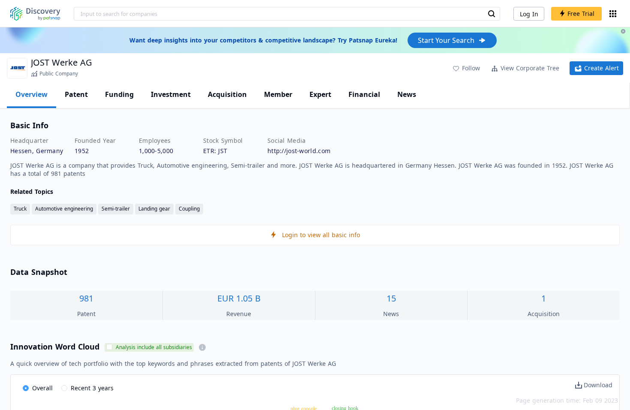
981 (86, 298)
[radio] (37, 388)
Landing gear (154, 208)
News (406, 94)
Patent (76, 94)
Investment (171, 94)
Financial (364, 94)
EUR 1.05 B (239, 298)
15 (391, 298)
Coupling (189, 208)
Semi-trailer (116, 208)
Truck (20, 208)
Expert (320, 94)
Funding (119, 94)
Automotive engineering (64, 208)
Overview (31, 94)
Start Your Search (446, 40)
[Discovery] (35, 14)
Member (278, 94)
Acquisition (227, 94)
